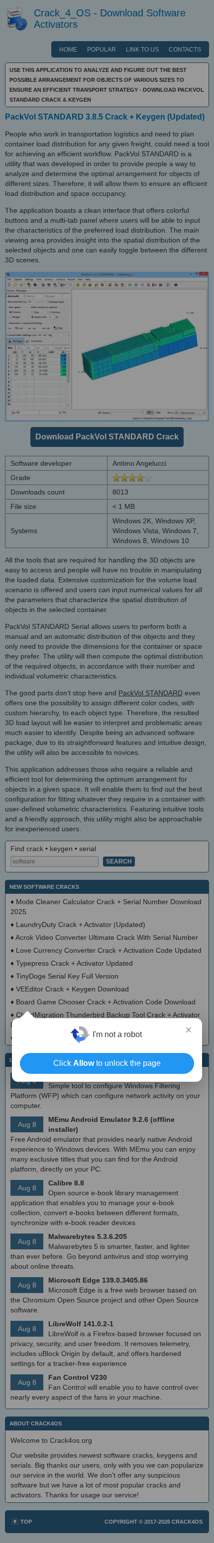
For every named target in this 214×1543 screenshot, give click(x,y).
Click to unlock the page (107, 1063)
